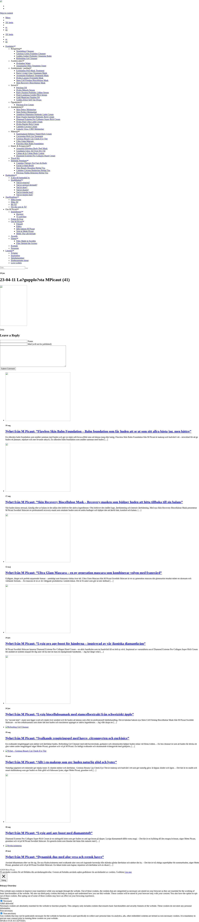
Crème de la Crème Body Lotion (30, 153)
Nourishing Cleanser (25, 51)
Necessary (7, 901)
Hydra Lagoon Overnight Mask (29, 78)
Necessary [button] (4, 898)
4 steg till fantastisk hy (20, 178)
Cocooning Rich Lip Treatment (29, 136)
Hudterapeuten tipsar (20, 260)
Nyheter (14, 253)
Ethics (19, 226)
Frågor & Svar (17, 219)
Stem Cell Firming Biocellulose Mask (32, 80)
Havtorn (19, 214)
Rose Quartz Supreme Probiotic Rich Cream (35, 117)
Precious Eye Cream (25, 105)
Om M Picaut (16, 221)
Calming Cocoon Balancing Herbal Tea (33, 170)
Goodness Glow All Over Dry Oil (30, 151)
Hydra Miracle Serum (25, 90)
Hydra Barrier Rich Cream (27, 124)
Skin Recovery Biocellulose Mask (30, 83)
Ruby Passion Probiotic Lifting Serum (32, 92)
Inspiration (15, 255)
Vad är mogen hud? (24, 195)
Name (30, 341)
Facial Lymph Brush (25, 165)
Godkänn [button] (120, 872)
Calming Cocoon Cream (26, 126)
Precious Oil (21, 88)
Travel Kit (15, 158)
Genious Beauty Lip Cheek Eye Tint (32, 139)
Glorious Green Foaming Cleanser (31, 53)
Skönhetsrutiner (17, 258)
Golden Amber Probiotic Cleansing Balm (33, 56)
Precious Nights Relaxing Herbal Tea (32, 173)
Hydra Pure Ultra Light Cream (29, 122)
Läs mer (128, 872)
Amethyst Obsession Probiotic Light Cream (34, 114)
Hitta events (16, 199)
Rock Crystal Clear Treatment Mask (31, 73)
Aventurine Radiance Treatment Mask (32, 75)
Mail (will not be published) (39, 344)
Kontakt (14, 246)
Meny (7, 17)
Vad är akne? (21, 187)
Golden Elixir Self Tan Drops (28, 100)
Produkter (9, 46)
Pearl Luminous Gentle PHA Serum (31, 95)
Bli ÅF (14, 204)
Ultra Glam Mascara (25, 141)
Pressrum (15, 248)
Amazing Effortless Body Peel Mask (32, 148)
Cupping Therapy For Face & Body (31, 163)
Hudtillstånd (16, 180)
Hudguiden (10, 175)
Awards (14, 236)
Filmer (13, 238)
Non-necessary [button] (6, 911)
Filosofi (19, 224)
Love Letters (16, 263)
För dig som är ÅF (19, 207)
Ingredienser (16, 212)
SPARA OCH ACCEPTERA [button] (13, 921)
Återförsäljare (11, 197)
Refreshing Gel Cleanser (26, 58)
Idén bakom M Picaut (25, 229)
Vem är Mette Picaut (25, 231)
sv (6, 27)
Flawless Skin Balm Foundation (30, 143)
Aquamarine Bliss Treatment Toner (31, 66)
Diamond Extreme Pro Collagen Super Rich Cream (38, 119)
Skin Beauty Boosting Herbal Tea (30, 168)
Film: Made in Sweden (26, 241)
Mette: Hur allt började (26, 233)
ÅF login (9, 22)
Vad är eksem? (22, 190)
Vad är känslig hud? (24, 192)
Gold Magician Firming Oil (28, 97)
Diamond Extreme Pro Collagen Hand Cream (35, 156)
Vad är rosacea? (23, 182)
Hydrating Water (23, 63)
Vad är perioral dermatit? (26, 185)
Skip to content (6, 13)
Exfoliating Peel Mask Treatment (30, 70)
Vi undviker (21, 216)
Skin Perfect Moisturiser (26, 112)
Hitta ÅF (14, 202)
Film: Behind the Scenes (26, 243)
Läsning (8, 251)
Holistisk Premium (19, 161)
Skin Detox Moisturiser (26, 109)
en (6, 30)
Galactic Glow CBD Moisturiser (30, 129)
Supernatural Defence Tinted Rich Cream (34, 134)
